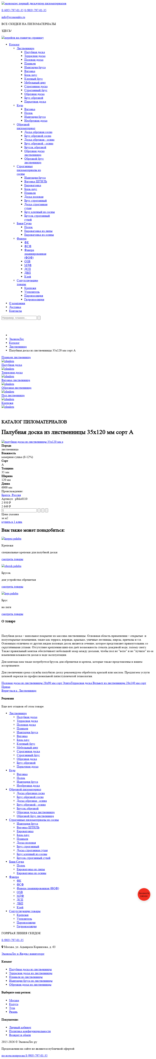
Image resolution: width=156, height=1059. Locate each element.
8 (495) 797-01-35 (13, 10)
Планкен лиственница (16, 357)
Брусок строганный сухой (33, 858)
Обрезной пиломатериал (26, 126)
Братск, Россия (11, 495)
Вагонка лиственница (16, 380)
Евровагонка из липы (38, 231)
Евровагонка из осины (39, 234)
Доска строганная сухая (32, 850)
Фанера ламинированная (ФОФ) (35, 253)
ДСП (27, 269)
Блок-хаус (30, 75)
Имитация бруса (35, 67)
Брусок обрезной (35, 147)
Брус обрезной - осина (38, 143)
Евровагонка (32, 185)
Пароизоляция (33, 295)
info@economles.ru (13, 17)
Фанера (21, 238)
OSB (27, 261)
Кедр (20, 105)
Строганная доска (36, 86)
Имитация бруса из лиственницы (31, 981)
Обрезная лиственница (16, 387)
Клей (27, 276)
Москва (14, 1000)
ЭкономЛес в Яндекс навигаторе (23, 953)
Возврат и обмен (20, 1035)
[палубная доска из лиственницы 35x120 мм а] (32, 442)
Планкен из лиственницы (26, 977)
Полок (28, 113)
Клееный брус (33, 78)
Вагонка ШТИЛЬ (35, 181)
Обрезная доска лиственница (34, 153)
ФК (26, 242)
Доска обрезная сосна (38, 132)
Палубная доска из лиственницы (30, 969)
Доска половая (33, 196)
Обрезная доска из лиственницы (30, 984)
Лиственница (25, 48)
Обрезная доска (34, 94)
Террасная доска (34, 56)
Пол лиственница (13, 395)
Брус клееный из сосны (39, 212)
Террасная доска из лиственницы (30, 973)
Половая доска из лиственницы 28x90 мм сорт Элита (36, 683)
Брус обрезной (33, 98)
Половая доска (33, 59)
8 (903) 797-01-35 (35, 10)
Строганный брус (35, 90)
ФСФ (27, 246)
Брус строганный (35, 200)
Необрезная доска (35, 120)
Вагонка (29, 71)
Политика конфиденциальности (30, 1031)
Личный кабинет (20, 1027)
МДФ (28, 265)
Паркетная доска (35, 101)
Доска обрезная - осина (39, 139)
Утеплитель (32, 292)
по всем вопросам (25, 1055)
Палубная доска (34, 52)
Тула (12, 1008)
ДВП (27, 273)
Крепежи (30, 288)
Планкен (30, 63)
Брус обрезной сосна (37, 136)
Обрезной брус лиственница (34, 160)
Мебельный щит (35, 82)
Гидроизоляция (34, 299)
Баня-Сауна (24, 223)
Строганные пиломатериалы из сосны (29, 170)
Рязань (13, 1012)
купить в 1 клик (12, 522)
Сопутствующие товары (25, 911)
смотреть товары (12, 559)
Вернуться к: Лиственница (19, 690)
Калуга (13, 1004)
